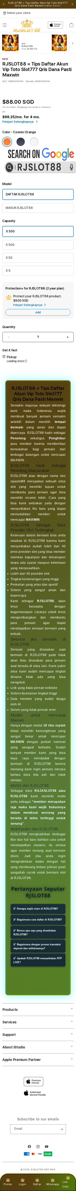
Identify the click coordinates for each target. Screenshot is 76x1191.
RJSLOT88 (37, 1169)
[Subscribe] (61, 1129)
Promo (8, 1184)
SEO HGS (49, 1169)
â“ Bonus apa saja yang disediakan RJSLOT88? (34, 932)
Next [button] (72, 4)
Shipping (22, 107)
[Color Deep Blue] (20, 142)
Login (22, 1184)
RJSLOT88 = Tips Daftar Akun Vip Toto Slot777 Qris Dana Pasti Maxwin (38, 4)
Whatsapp (52, 1184)
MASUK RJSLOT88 (19, 208)
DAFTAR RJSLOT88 (20, 194)
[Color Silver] (34, 142)
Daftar (37, 1184)
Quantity (8, 327)
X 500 (10, 231)
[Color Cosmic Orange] (7, 142)
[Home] (26, 25)
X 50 (9, 258)
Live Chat (65, 1184)
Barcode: (30, 81)
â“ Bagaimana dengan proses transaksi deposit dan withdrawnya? (37, 946)
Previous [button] (4, 4)
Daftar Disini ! (52, 5)
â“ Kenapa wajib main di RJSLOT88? (35, 908)
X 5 (8, 270)
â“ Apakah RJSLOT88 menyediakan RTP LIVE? (37, 960)
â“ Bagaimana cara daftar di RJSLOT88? (37, 919)
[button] (4, 25)
